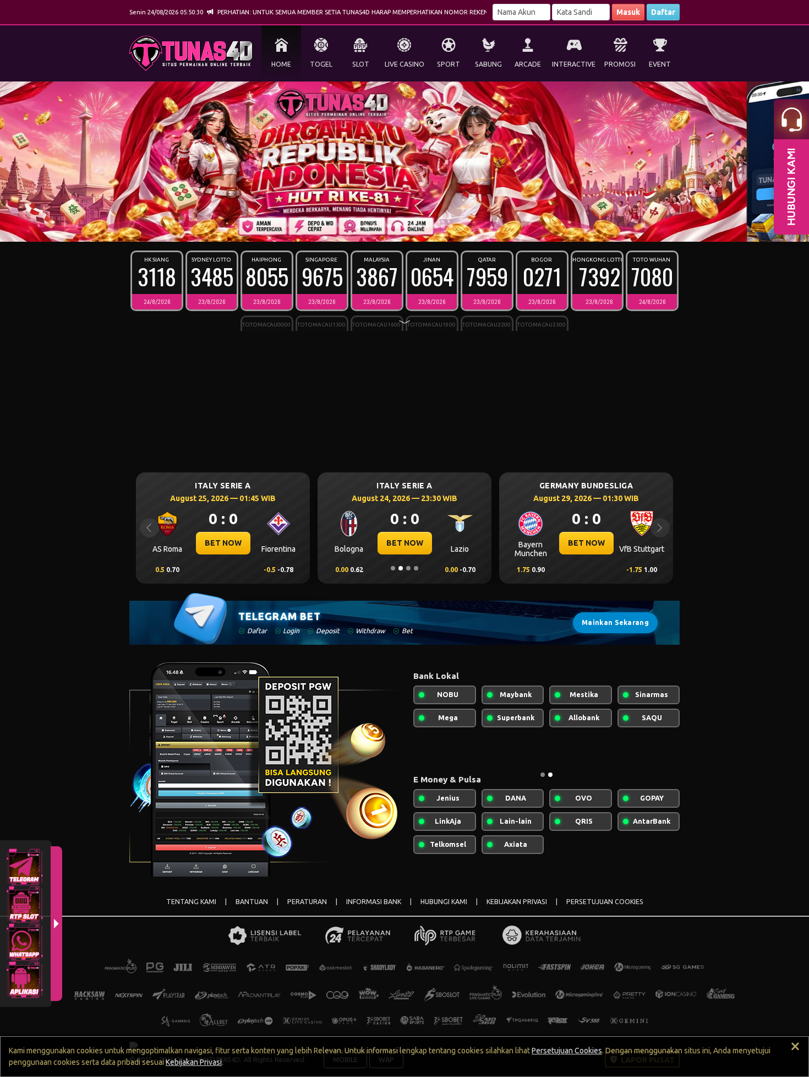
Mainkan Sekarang (615, 622)
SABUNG (488, 64)
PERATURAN (307, 901)
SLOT (360, 64)
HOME (281, 64)
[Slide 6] (397, 226)
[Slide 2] (366, 226)
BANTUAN (252, 901)
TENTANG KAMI (191, 901)
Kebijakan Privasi (194, 1062)
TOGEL (321, 64)
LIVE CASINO (404, 64)
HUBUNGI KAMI (443, 901)
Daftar (663, 12)
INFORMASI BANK (373, 901)
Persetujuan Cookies (567, 1050)
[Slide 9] (420, 226)
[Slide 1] (358, 226)
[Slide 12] (443, 226)
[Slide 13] (451, 226)
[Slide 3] (373, 226)
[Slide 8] (412, 226)
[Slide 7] (404, 226)
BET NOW (223, 542)
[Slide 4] (381, 226)
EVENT (660, 64)
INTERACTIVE (573, 64)
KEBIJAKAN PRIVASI (517, 901)
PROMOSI (620, 64)
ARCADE (528, 64)
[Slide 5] (389, 226)
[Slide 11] (435, 226)
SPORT (448, 64)
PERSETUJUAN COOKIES (604, 901)
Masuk (628, 12)
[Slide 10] (427, 226)
